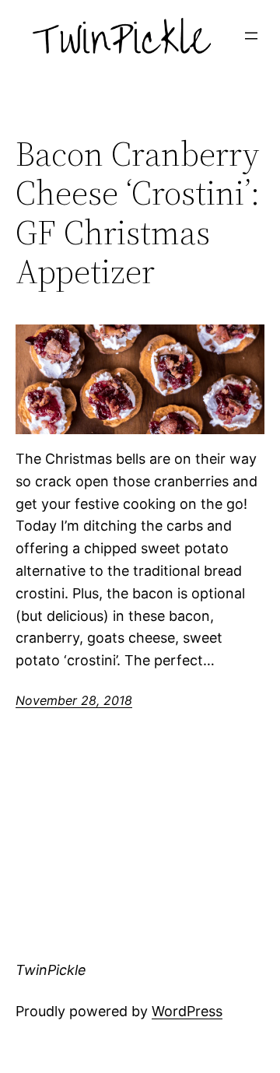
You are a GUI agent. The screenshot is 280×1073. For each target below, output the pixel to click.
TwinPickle (51, 970)
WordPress (187, 1011)
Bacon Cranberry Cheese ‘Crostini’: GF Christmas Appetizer (138, 213)
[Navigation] (251, 35)
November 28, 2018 (74, 700)
